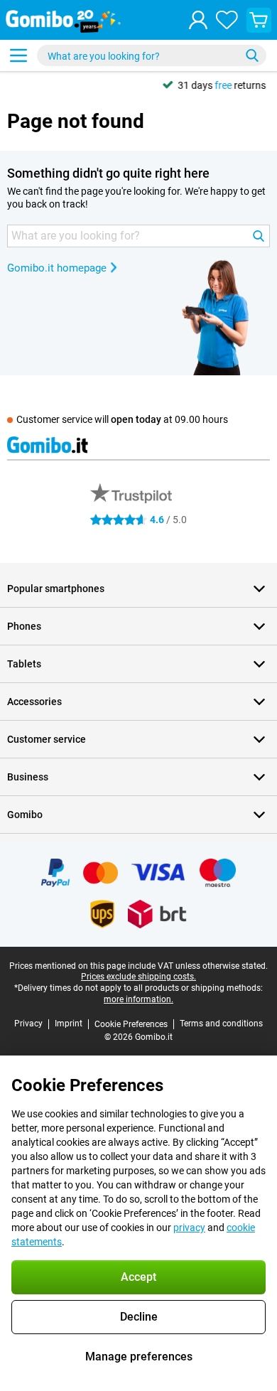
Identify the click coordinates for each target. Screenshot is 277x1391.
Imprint (68, 1024)
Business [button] (27, 777)
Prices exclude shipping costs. (138, 977)
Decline (139, 1316)
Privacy (28, 1024)
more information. (138, 999)
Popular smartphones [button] (55, 588)
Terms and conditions (221, 1024)
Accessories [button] (34, 701)
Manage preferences (138, 1356)
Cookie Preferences (131, 1024)
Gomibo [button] (25, 814)
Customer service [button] (46, 739)
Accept (138, 1277)
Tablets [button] (24, 664)
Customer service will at (122, 419)
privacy (189, 1227)
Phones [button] (24, 626)
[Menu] (18, 55)
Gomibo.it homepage (57, 268)
